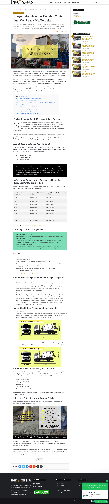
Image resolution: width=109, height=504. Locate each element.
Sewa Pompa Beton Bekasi (28, 274)
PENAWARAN (58, 2)
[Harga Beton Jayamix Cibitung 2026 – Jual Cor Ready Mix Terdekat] (77, 60)
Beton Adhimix (61, 483)
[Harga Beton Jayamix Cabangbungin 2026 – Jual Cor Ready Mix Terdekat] (77, 46)
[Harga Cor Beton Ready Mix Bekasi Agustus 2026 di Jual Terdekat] (77, 38)
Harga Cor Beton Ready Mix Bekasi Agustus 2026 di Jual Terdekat (88, 38)
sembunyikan (24, 96)
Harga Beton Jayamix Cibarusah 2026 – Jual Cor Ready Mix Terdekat (88, 73)
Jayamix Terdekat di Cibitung (34, 226)
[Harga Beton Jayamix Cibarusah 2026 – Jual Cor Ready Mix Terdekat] (77, 74)
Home (15, 9)
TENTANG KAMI (75, 2)
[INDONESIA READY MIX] (22, 2)
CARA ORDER (67, 2)
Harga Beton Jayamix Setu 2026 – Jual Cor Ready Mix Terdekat (88, 66)
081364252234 (77, 17)
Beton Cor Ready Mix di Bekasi (38, 136)
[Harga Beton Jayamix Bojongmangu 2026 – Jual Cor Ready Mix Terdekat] (77, 53)
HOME (51, 2)
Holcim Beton (60, 493)
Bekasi (40, 460)
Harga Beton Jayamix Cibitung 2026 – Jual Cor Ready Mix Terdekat (88, 59)
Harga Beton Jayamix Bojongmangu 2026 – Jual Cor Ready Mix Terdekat (88, 52)
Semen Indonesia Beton (63, 490)
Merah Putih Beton (62, 488)
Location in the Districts (23, 9)
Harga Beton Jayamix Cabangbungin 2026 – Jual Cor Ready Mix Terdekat (88, 45)
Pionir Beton (60, 485)
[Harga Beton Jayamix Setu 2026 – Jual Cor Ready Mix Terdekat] (77, 67)
